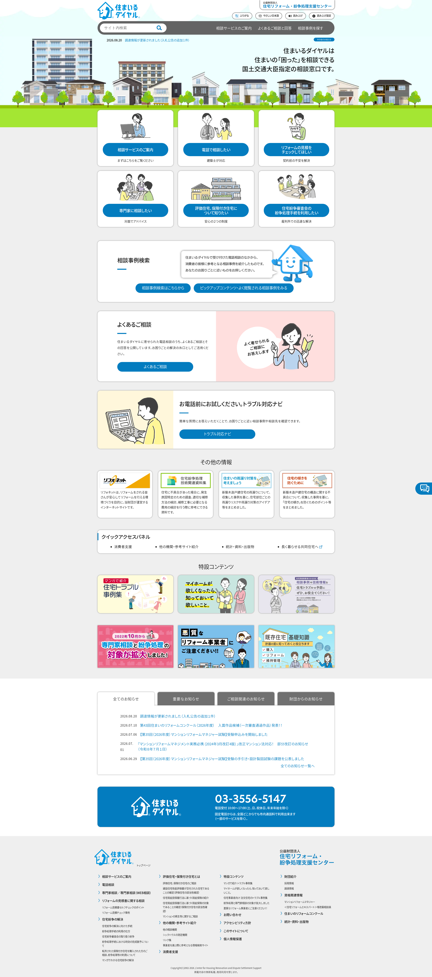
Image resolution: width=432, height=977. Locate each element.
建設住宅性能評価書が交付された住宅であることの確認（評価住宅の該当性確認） (186, 890)
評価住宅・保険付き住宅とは (181, 876)
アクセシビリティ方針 (237, 923)
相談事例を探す (310, 28)
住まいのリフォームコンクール (303, 913)
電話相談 (108, 884)
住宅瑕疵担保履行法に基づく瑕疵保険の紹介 (186, 897)
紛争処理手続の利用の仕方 (116, 931)
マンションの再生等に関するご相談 (180, 916)
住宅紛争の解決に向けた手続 (117, 926)
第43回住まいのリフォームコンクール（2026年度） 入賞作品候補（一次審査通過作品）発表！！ (211, 725)
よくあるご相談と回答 (275, 28)
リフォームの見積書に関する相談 (123, 900)
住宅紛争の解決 (112, 919)
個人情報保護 (233, 939)
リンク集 (167, 940)
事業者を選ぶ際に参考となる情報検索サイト (185, 945)
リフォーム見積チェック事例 (116, 912)
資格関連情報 (293, 895)
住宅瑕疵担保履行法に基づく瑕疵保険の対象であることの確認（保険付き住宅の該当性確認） (186, 907)
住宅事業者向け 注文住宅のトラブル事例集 (245, 897)
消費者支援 (123, 546)
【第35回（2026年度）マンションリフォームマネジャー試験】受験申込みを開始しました (204, 734)
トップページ (144, 865)
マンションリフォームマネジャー (299, 901)
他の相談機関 (170, 929)
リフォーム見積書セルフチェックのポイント (123, 907)
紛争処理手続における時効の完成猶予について (125, 943)
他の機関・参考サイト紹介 (178, 546)
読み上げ (298, 15)
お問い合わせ (232, 914)
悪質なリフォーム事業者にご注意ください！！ (245, 908)
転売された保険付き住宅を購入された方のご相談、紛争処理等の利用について (124, 953)
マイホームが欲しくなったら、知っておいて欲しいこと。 (246, 890)
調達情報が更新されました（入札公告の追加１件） (157, 40)
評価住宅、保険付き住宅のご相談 (179, 883)
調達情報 (289, 888)
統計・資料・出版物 (240, 546)
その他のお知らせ (324, 39)
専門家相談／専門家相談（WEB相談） (126, 892)
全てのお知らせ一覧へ (298, 765)
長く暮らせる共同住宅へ (299, 546)
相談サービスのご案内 (234, 28)
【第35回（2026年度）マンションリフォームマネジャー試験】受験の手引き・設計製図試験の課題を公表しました (222, 758)
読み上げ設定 (324, 15)
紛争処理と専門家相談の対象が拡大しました (246, 903)
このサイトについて (236, 931)
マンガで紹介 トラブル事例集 (238, 883)
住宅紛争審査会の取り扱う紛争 (118, 936)
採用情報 (289, 883)
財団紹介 (290, 876)
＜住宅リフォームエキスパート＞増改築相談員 (307, 907)
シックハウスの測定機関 (175, 934)
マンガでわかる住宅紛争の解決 (118, 960)
